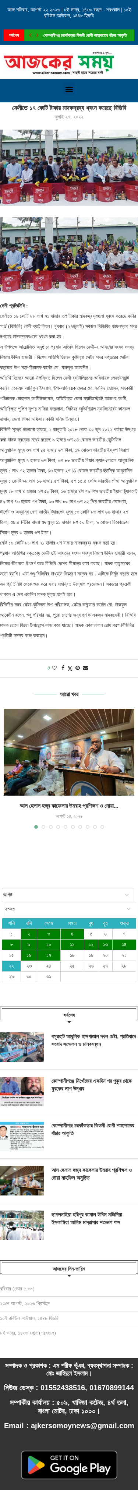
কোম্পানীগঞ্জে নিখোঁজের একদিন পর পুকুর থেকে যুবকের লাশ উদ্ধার (92, 1085)
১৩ (105, 944)
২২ (11, 966)
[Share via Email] (85, 668)
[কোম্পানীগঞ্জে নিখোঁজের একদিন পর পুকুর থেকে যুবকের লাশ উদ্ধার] (22, 1091)
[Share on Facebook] (62, 668)
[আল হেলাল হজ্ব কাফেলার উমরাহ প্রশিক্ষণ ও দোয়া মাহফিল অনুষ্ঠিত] (69, 752)
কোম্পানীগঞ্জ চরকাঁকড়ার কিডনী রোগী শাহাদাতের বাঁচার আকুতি (93, 1129)
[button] (69, 89)
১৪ (124, 944)
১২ (91, 944)
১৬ (28, 955)
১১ (72, 944)
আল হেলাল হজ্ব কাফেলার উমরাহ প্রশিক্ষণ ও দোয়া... (80, 36)
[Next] (37, 35)
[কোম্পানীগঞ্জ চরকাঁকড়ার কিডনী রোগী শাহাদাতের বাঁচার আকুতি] (22, 1136)
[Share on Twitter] (69, 668)
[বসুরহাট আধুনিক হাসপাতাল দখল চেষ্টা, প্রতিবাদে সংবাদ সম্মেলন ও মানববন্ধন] (22, 1047)
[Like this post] (54, 668)
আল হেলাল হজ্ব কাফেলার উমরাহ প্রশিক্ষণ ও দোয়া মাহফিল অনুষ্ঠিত (92, 1174)
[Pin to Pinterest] (77, 668)
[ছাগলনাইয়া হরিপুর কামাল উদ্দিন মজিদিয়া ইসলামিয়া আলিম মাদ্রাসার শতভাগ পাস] (22, 1225)
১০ (48, 944)
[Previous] (30, 35)
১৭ (48, 955)
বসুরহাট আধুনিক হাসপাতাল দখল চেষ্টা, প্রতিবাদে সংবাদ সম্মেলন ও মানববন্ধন (94, 1040)
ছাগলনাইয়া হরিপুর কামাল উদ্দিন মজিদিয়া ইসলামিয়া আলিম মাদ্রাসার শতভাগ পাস (87, 1218)
